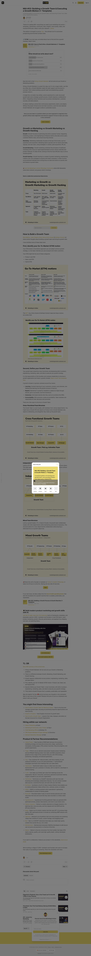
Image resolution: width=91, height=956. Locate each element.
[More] (56, 488)
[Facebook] (40, 488)
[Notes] (51, 488)
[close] (57, 464)
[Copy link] (35, 488)
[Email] (45, 488)
